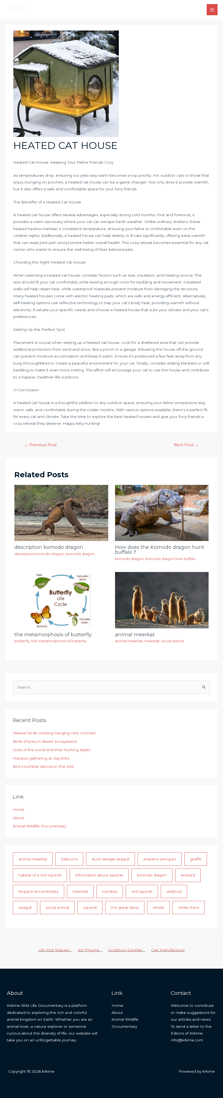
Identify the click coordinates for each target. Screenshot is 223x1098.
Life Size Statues (55, 950)
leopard (188, 875)
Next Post (186, 444)
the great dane (125, 907)
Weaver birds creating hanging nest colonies (54, 733)
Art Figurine (90, 950)
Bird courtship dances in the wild (43, 766)
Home (18, 809)
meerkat (152, 641)
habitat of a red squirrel (39, 875)
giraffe (195, 859)
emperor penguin (159, 859)
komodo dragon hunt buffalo (170, 559)
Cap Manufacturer (168, 950)
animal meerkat (135, 634)
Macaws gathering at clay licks (41, 758)
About (18, 818)
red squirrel (141, 891)
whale (158, 907)
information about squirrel (99, 875)
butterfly (22, 641)
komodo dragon (80, 554)
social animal (172, 641)
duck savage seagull (110, 859)
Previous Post (40, 444)
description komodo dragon (48, 547)
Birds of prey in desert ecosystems (45, 741)
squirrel (90, 907)
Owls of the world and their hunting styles (51, 750)
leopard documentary (38, 891)
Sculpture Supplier (127, 950)
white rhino (188, 907)
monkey (109, 891)
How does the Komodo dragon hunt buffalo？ (159, 549)
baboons (69, 859)
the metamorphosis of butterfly (53, 634)
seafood (173, 891)
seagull (25, 907)
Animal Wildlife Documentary (39, 826)
